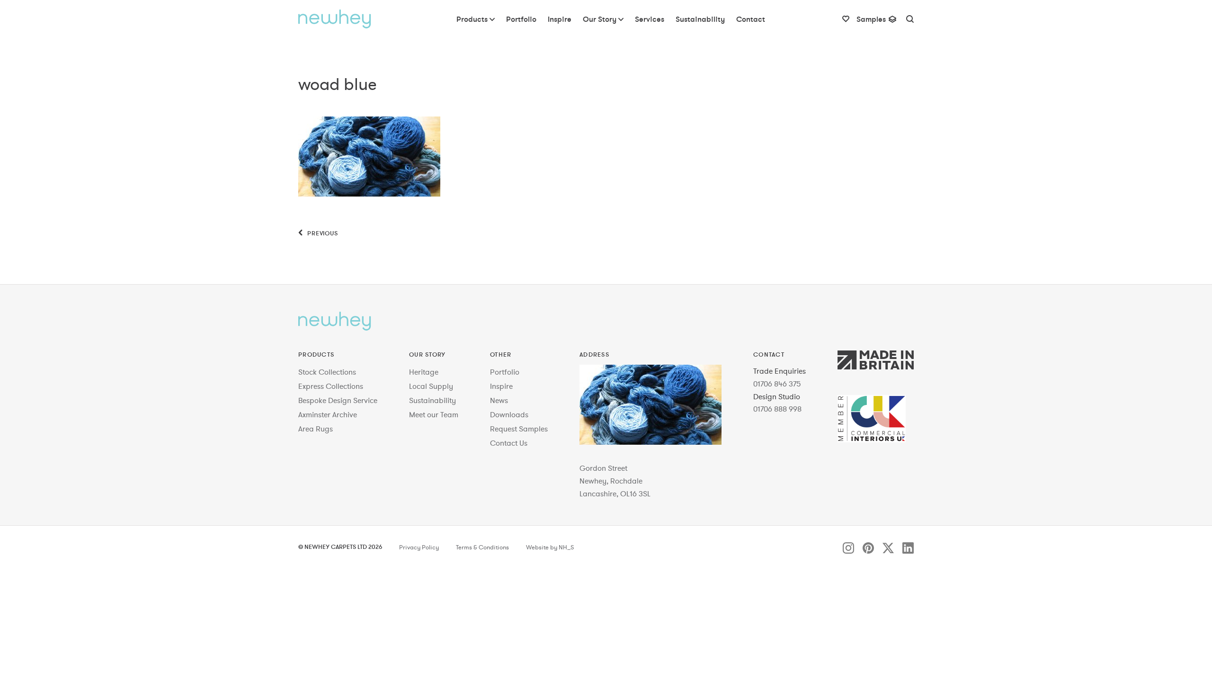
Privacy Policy (419, 547)
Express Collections (330, 386)
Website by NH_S (550, 547)
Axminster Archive (327, 414)
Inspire (501, 386)
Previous (321, 233)
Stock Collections (327, 372)
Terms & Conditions (482, 547)
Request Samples (519, 428)
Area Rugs (315, 428)
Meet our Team (433, 414)
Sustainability (432, 400)
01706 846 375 (777, 383)
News (499, 400)
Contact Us (508, 443)
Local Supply (431, 386)
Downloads (509, 414)
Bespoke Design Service (337, 400)
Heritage (423, 372)
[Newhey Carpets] (334, 18)
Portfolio (504, 372)
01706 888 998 (777, 408)
